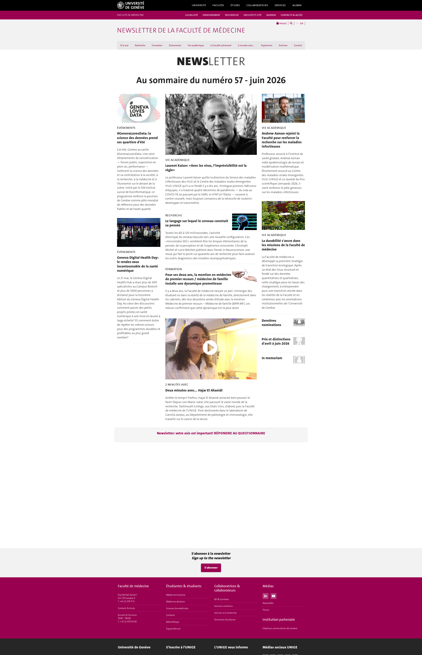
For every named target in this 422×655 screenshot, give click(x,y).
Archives (283, 45)
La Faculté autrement (220, 45)
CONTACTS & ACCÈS (291, 15)
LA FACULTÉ (191, 15)
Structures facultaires (225, 619)
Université (199, 5)
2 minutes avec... (246, 45)
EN (301, 23)
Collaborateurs (257, 5)
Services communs (223, 606)
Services (280, 5)
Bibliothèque (172, 621)
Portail (282, 23)
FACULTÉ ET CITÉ (252, 15)
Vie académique (196, 45)
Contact (298, 45)
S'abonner (211, 568)
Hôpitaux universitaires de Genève (280, 628)
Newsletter (268, 603)
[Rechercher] (291, 23)
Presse (266, 609)
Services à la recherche (225, 612)
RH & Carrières (221, 599)
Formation (157, 45)
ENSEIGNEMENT (211, 15)
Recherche (140, 45)
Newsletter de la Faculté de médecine (181, 30)
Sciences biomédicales (177, 608)
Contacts (170, 615)
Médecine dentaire (175, 601)
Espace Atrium (173, 628)
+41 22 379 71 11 (127, 601)
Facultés (218, 5)
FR (297, 23)
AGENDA (271, 15)
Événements (175, 45)
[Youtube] (273, 596)
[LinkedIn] (265, 596)
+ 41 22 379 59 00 (128, 621)
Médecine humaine (175, 594)
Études (235, 5)
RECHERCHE (232, 15)
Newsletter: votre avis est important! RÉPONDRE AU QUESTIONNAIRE (211, 433)
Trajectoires (266, 45)
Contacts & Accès (126, 608)
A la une (124, 45)
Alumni (297, 5)
